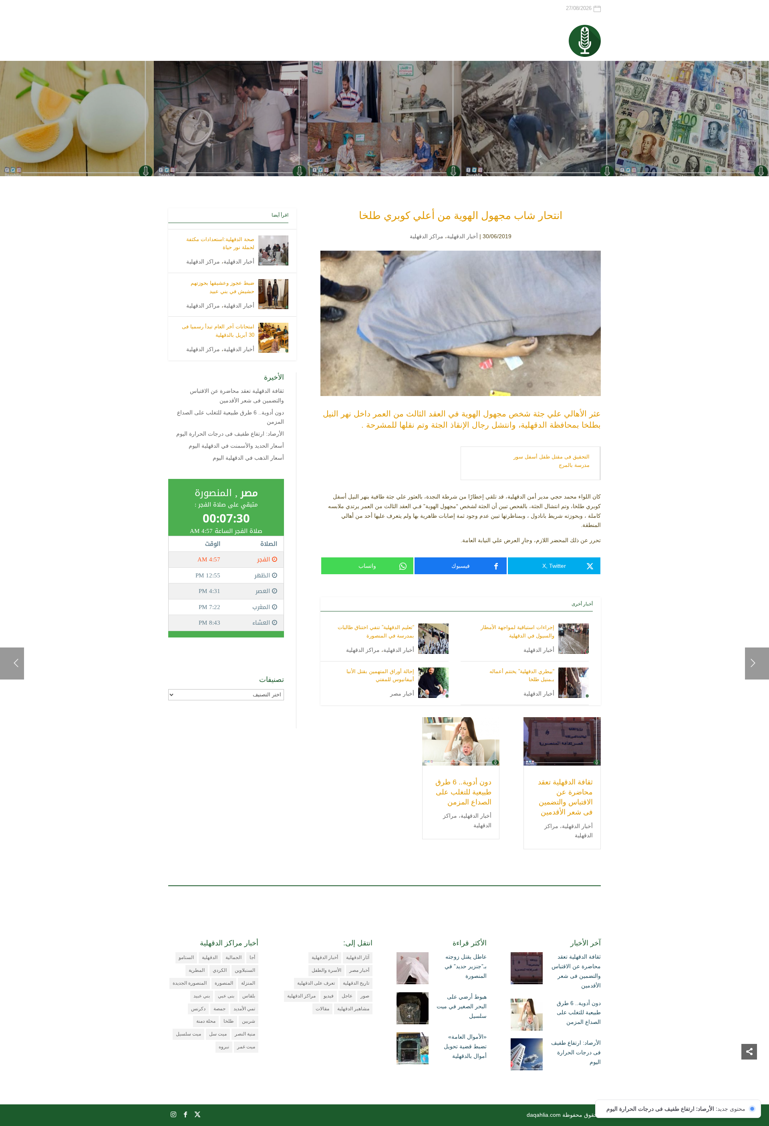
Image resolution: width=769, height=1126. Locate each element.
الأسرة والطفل (326, 970)
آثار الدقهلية (357, 957)
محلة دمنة (205, 1021)
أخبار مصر (402, 693)
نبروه (224, 1047)
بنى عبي (226, 996)
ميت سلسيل (188, 1034)
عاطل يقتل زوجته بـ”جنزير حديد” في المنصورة (466, 966)
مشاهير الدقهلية (353, 1008)
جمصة (219, 1008)
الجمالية (233, 957)
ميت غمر (246, 1047)
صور (364, 996)
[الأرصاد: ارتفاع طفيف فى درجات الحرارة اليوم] (527, 1056)
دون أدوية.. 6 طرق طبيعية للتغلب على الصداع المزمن (463, 792)
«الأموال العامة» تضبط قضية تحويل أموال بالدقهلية (465, 1046)
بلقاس (248, 996)
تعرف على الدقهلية (316, 983)
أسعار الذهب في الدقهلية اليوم (248, 457)
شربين (248, 1021)
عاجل (347, 996)
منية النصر (245, 1034)
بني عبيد (201, 996)
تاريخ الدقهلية (356, 983)
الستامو (186, 957)
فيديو (329, 996)
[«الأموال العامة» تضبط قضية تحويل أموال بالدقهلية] (413, 1050)
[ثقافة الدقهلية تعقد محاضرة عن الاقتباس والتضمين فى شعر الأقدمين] (527, 969)
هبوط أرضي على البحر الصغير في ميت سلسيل (462, 1006)
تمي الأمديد (244, 1008)
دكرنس (198, 1008)
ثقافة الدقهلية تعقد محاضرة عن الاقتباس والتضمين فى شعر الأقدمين (576, 970)
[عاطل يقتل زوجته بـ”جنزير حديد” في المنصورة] (413, 969)
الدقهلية (209, 957)
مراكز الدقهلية (426, 236)
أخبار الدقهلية (462, 236)
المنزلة (248, 983)
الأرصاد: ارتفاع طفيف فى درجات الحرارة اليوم (230, 433)
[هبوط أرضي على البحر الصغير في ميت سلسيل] (413, 1009)
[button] (749, 1072)
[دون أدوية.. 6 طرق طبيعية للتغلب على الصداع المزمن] (527, 1016)
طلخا (228, 1021)
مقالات (322, 1008)
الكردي (220, 970)
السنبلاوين (245, 970)
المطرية (197, 970)
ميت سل (218, 1034)
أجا (252, 957)
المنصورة (224, 983)
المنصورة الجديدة (190, 983)
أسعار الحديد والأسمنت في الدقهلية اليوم (236, 445)
